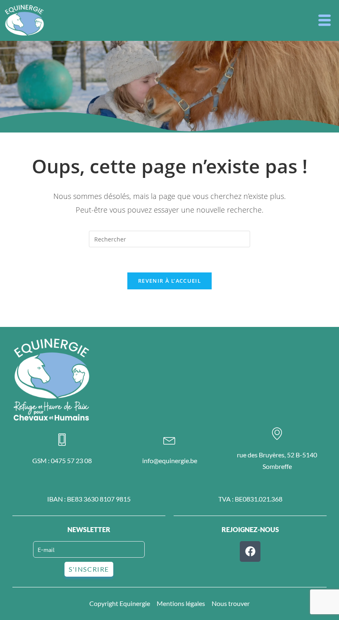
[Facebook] (250, 551)
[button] (324, 20)
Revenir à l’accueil (169, 280)
